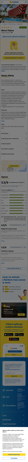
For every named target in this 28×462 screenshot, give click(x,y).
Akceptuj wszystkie (14, 455)
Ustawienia (17, 459)
